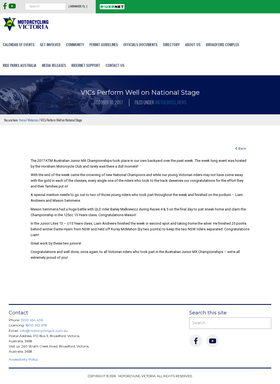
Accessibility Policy (23, 359)
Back (241, 148)
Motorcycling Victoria (26, 23)
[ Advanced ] (78, 6)
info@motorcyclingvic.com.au (44, 331)
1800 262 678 (36, 325)
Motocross (166, 102)
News (181, 102)
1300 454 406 (32, 320)
